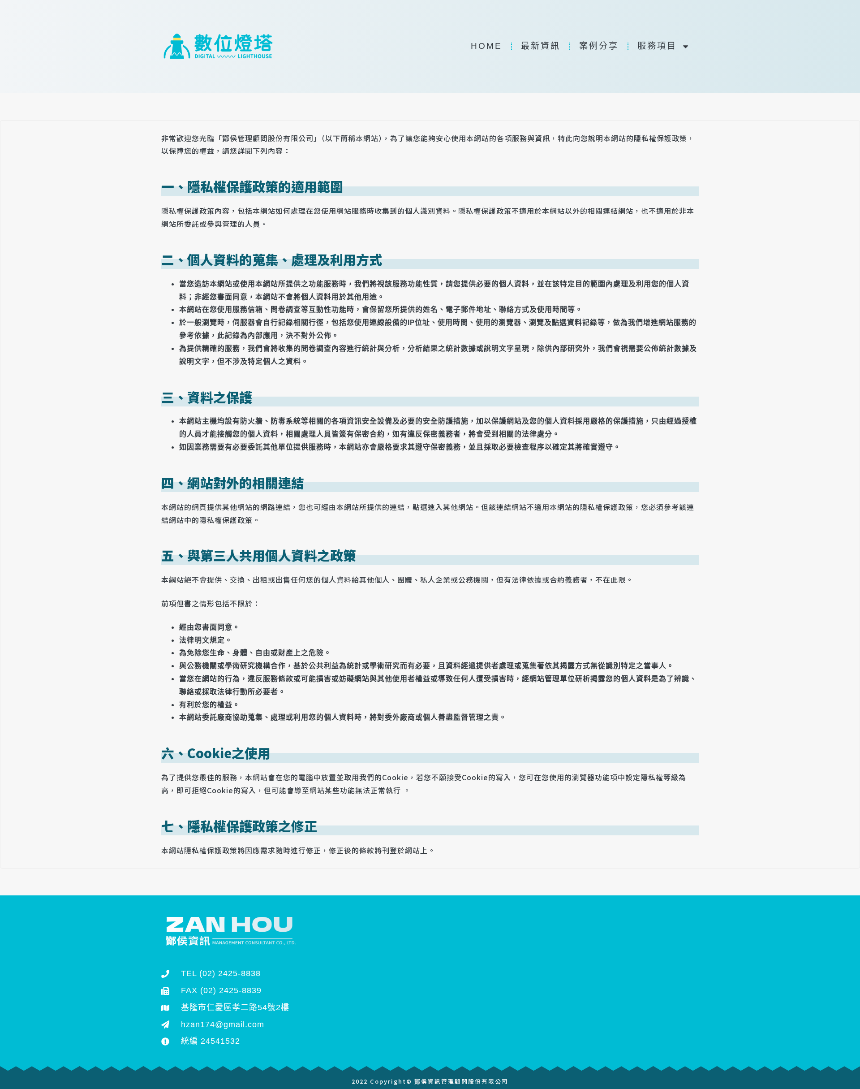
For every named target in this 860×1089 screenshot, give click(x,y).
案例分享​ (599, 46)
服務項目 (657, 46)
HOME (486, 46)
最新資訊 (540, 46)
